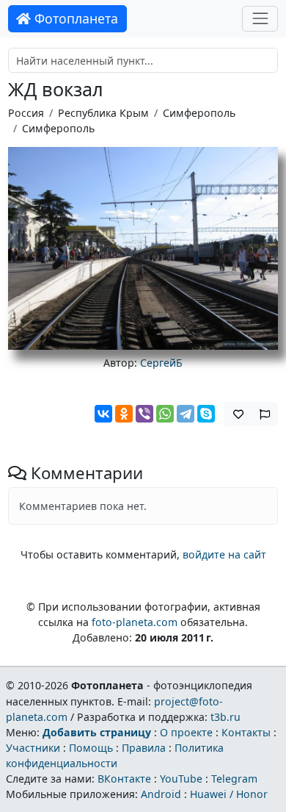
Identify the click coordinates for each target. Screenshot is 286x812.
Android (161, 794)
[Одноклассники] (124, 414)
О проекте (186, 732)
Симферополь (199, 113)
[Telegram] (185, 414)
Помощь (91, 748)
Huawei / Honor (229, 794)
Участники (33, 748)
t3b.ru (225, 717)
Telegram (234, 779)
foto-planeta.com (134, 622)
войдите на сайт (224, 554)
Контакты (246, 732)
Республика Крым (103, 113)
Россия (26, 113)
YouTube (181, 779)
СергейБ (161, 363)
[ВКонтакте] (103, 414)
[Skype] (206, 414)
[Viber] (144, 414)
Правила (144, 748)
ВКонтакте (124, 779)
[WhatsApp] (165, 414)
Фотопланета (74, 18)
